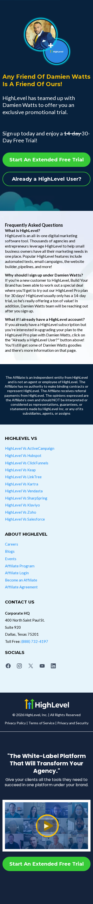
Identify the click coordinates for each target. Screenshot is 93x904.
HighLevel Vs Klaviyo (22, 505)
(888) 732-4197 (34, 641)
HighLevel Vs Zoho (20, 512)
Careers (11, 544)
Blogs (10, 551)
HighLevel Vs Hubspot (23, 455)
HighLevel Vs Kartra (21, 484)
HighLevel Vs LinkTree (23, 477)
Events (10, 558)
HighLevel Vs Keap (20, 470)
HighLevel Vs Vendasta (24, 491)
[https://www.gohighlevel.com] (46, 704)
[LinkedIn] (53, 666)
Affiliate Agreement (21, 587)
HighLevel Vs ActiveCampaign (29, 448)
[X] (30, 666)
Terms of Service (42, 723)
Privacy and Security (73, 723)
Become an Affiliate (21, 580)
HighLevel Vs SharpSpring (26, 498)
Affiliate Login (17, 573)
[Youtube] (42, 666)
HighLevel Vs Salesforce (25, 519)
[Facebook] (8, 666)
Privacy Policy (15, 723)
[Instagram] (19, 666)
